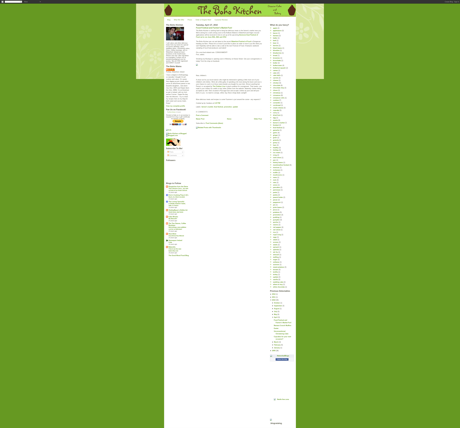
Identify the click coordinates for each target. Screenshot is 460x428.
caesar (275, 70)
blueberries (277, 53)
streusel (276, 255)
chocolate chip (278, 88)
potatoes (276, 212)
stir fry (275, 252)
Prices (190, 20)
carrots (275, 78)
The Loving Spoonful (176, 202)
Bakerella (172, 247)
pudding (276, 217)
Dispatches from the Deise (178, 186)
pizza (275, 210)
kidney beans (278, 162)
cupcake (276, 110)
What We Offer (179, 20)
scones (275, 242)
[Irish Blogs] (178, 130)
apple (275, 28)
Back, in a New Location (177, 197)
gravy (275, 143)
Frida (170, 242)
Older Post (258, 119)
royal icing (277, 235)
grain (275, 137)
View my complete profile (175, 106)
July (275, 311)
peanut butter (278, 197)
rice (274, 232)
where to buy (278, 284)
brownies (276, 58)
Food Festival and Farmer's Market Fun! (214, 28)
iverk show (277, 157)
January (277, 348)
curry (275, 113)
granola (276, 140)
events (275, 120)
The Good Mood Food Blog (179, 255)
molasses (276, 170)
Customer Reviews (221, 20)
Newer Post (200, 119)
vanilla (275, 279)
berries (275, 45)
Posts (171, 152)
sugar (275, 259)
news (275, 177)
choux (275, 90)
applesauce (277, 30)
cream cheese (278, 108)
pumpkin (276, 220)
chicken (276, 83)
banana (275, 36)
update (235, 107)
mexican (276, 167)
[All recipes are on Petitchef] (178, 142)
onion (275, 185)
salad (275, 240)
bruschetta (277, 60)
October (277, 303)
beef (274, 40)
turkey (275, 274)
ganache (276, 130)
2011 (273, 297)
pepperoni (277, 202)
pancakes (276, 187)
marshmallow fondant (281, 165)
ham (274, 145)
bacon (275, 33)
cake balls (276, 75)
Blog (168, 20)
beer (274, 43)
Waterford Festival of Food (241, 41)
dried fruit (276, 115)
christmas (276, 93)
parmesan (276, 190)
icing (275, 155)
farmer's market (207, 107)
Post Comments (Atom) (214, 123)
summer (276, 264)
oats (274, 182)
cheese (275, 80)
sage (274, 237)
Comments (173, 155)
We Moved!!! (173, 219)
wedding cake (278, 282)
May (275, 314)
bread (275, 55)
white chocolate (279, 287)
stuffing (276, 257)
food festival (218, 107)
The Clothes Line (219, 86)
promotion (228, 107)
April (276, 317)
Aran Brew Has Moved (176, 236)
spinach (276, 247)
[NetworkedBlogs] (282, 356)
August (276, 309)
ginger (275, 135)
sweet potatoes (278, 267)
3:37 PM (217, 103)
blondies (276, 50)
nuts (274, 180)
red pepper (277, 227)
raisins (275, 225)
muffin (275, 172)
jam (274, 160)
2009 (273, 351)
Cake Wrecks (173, 217)
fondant (276, 125)
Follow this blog (282, 359)
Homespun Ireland (175, 240)
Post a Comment (202, 115)
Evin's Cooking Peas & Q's (178, 195)
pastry (275, 195)
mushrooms (277, 175)
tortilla (275, 272)
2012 (273, 294)
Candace (171, 69)
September (278, 306)
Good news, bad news (176, 212)
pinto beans (277, 207)
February (277, 345)
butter (275, 63)
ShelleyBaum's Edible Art (178, 210)
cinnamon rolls (278, 98)
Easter (276, 328)
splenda (276, 250)
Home (229, 119)
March (276, 342)
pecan (275, 200)
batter (275, 38)
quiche (275, 222)
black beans (277, 48)
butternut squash (279, 68)
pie (274, 205)
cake (274, 73)
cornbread (277, 105)
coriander (276, 103)
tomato (275, 269)
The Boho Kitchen (171, 112)
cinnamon (276, 95)
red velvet (276, 230)
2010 (273, 300)
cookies (276, 100)
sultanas (276, 262)
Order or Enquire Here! (203, 20)
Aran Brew (172, 234)
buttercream (277, 65)
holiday (276, 150)
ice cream (276, 152)
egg (274, 118)
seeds (275, 245)
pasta (275, 192)
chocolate (276, 85)
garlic (275, 133)
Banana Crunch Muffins (282, 325)
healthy (275, 148)
